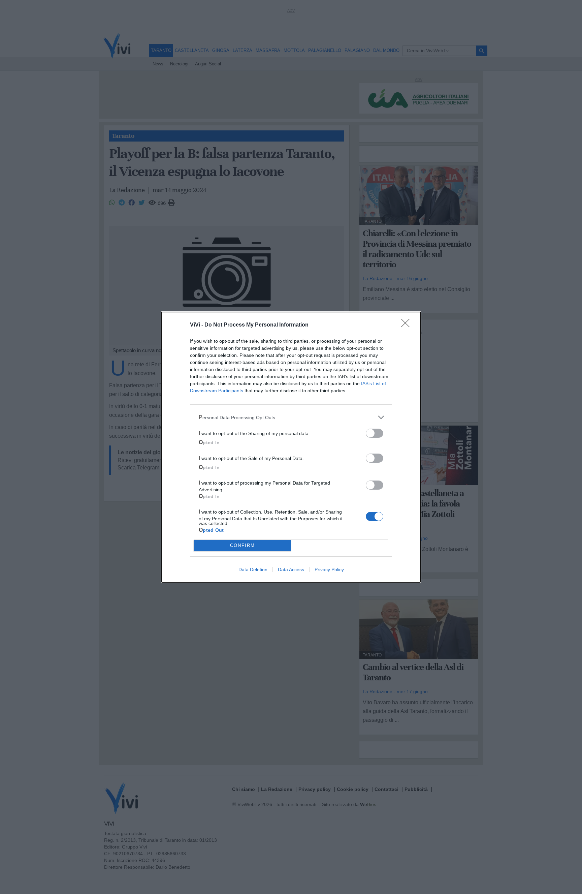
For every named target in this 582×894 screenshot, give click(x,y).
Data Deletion (252, 569)
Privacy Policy (329, 569)
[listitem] (291, 417)
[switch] (374, 433)
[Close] (407, 325)
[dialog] (291, 447)
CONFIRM (242, 545)
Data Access (291, 569)
